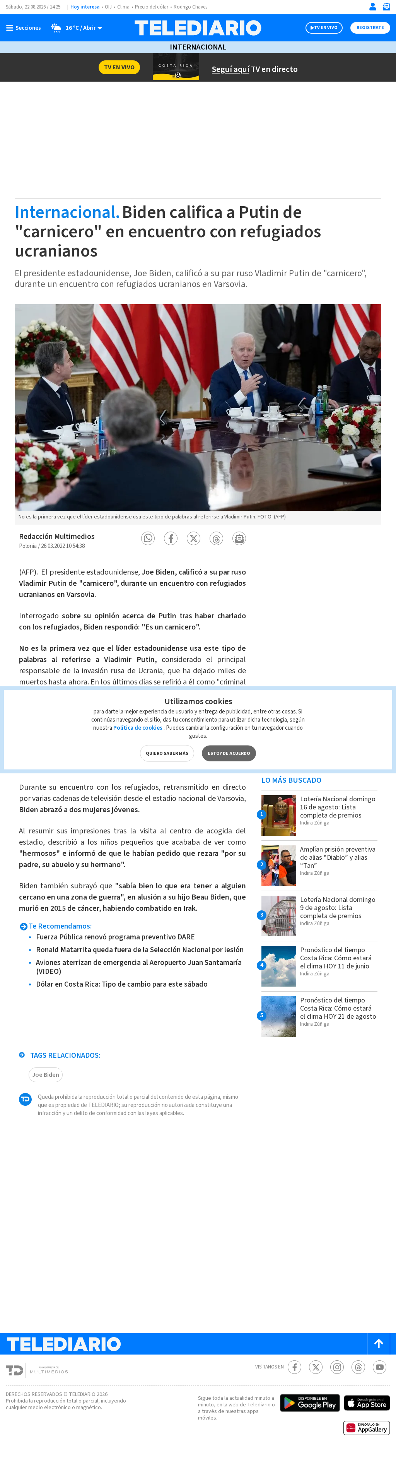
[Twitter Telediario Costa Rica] (316, 1367)
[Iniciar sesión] (373, 6)
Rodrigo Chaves (190, 6)
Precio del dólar (151, 6)
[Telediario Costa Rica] (198, 27)
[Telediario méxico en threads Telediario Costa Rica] (358, 1367)
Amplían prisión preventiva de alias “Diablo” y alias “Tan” (338, 858)
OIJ (108, 6)
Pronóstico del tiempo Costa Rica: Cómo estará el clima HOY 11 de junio (336, 958)
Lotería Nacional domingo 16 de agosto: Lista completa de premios (338, 807)
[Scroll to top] (378, 1344)
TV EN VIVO (326, 27)
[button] (148, 538)
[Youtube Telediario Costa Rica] (379, 1367)
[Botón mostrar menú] (25, 28)
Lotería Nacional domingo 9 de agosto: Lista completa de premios (338, 908)
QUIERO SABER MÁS (167, 753)
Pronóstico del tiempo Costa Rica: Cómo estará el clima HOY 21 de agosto (338, 1008)
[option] (198, 414)
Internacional (198, 47)
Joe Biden (45, 1075)
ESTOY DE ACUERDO (229, 753)
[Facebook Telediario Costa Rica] (294, 1367)
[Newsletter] (386, 8)
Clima (123, 6)
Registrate (370, 27)
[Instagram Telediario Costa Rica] (337, 1367)
